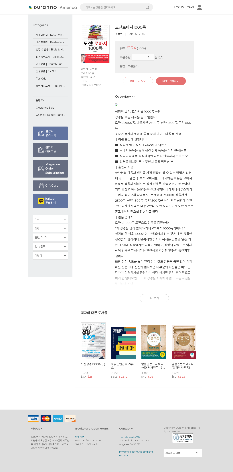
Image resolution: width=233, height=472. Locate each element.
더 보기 (154, 298)
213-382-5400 (133, 436)
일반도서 (40, 100)
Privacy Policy (127, 451)
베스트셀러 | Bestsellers (50, 42)
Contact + (126, 428)
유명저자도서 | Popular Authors (52, 86)
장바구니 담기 (138, 81)
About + (36, 428)
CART (190, 7)
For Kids (41, 78)
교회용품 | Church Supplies (52, 64)
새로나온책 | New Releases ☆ (52, 35)
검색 (147, 7)
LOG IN (179, 7)
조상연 (119, 34)
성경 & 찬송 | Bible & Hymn (52, 49)
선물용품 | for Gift (46, 71)
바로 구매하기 (170, 81)
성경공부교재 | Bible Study (51, 56)
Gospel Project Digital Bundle (52, 115)
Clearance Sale (45, 107)
